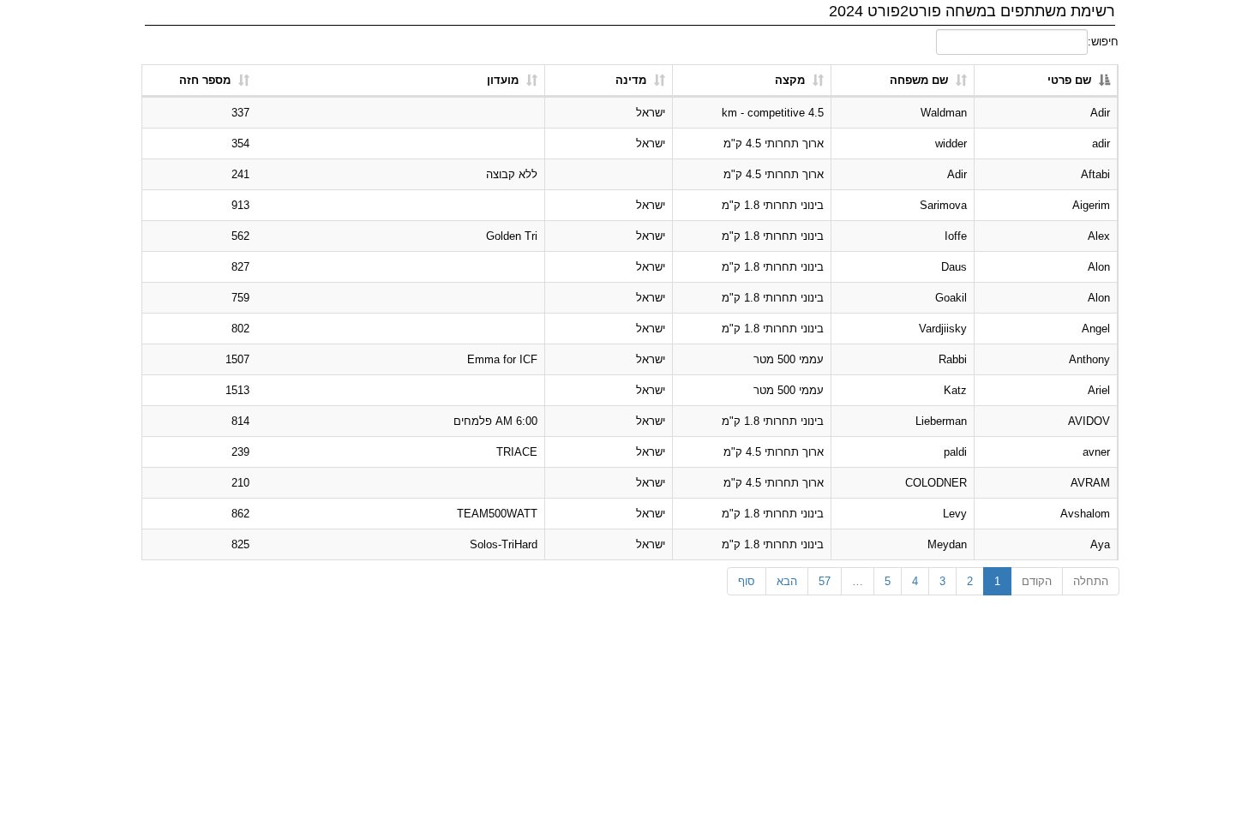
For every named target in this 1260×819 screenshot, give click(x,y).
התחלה (1090, 581)
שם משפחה (919, 80)
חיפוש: (1103, 40)
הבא (787, 581)
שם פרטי (1069, 80)
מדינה (630, 80)
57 (825, 581)
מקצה (790, 80)
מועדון (503, 80)
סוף (746, 581)
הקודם (1037, 581)
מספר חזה (205, 80)
